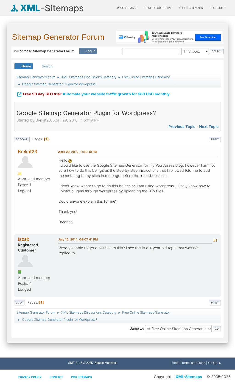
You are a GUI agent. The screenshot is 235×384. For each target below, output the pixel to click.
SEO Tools (217, 8)
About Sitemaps (191, 8)
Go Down (22, 139)
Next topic (208, 126)
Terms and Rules (193, 363)
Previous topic (181, 126)
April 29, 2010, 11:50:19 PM (77, 152)
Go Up (19, 302)
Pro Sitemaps (81, 377)
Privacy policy (30, 377)
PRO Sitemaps (127, 8)
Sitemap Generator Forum (58, 36)
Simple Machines (106, 363)
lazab (23, 239)
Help (175, 363)
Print (215, 139)
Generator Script (158, 8)
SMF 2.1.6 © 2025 (80, 363)
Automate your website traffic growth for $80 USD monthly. (94, 94)
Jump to (136, 328)
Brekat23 (27, 151)
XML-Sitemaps (189, 376)
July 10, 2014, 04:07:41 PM (78, 239)
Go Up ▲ (214, 363)
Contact (56, 377)
